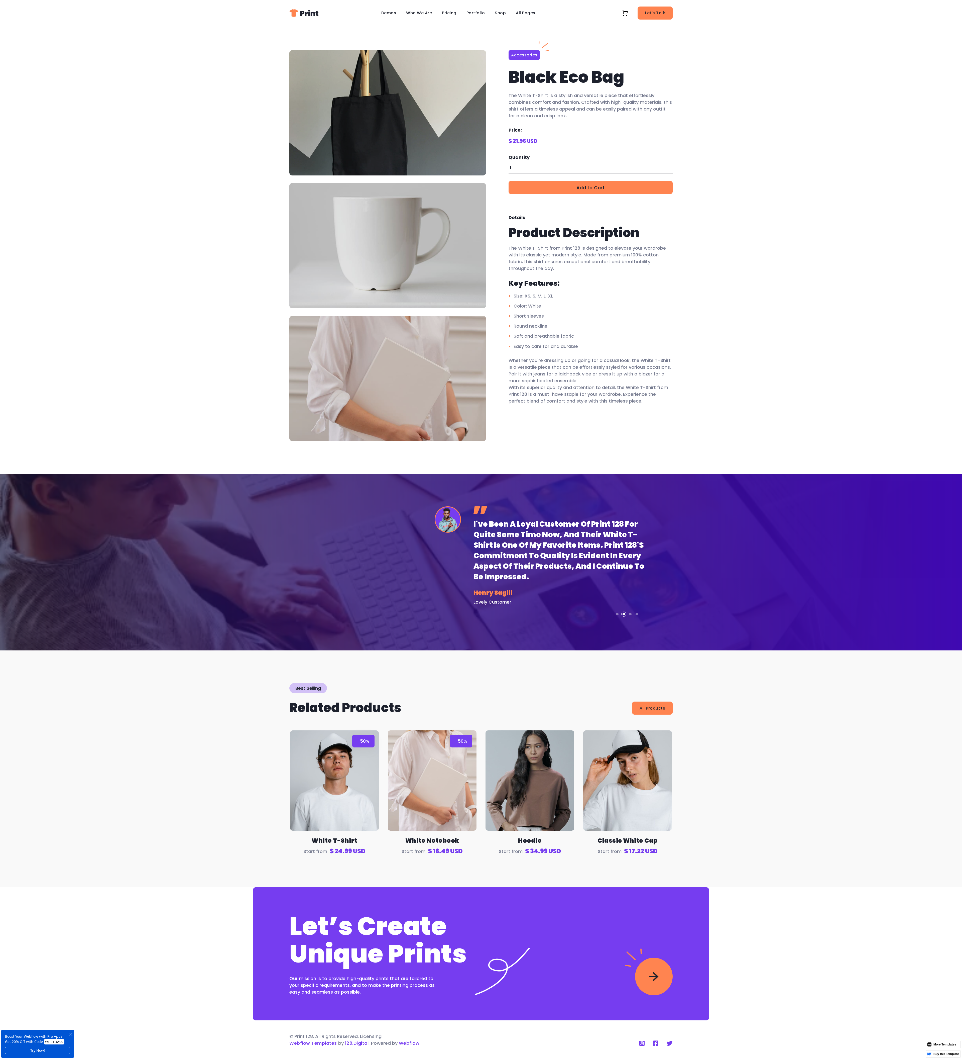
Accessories (524, 55)
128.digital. (357, 1043)
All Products (652, 708)
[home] (304, 13)
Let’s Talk (655, 13)
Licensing (371, 1036)
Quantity (519, 157)
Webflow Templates (313, 1043)
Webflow (409, 1043)
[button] (388, 13)
